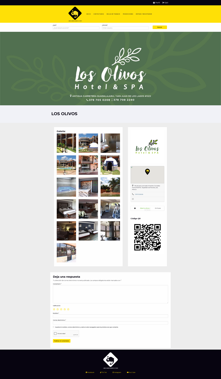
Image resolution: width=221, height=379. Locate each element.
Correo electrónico (59, 320)
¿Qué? (55, 25)
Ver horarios (147, 209)
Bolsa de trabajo (113, 14)
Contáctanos (98, 14)
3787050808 (139, 194)
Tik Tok (104, 372)
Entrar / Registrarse (144, 14)
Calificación (56, 305)
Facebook (90, 372)
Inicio (88, 14)
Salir (166, 3)
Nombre (56, 313)
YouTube (132, 372)
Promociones (128, 14)
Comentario (57, 284)
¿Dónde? (105, 25)
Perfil (157, 3)
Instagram (117, 372)
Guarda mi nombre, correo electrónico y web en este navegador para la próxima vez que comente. (86, 327)
